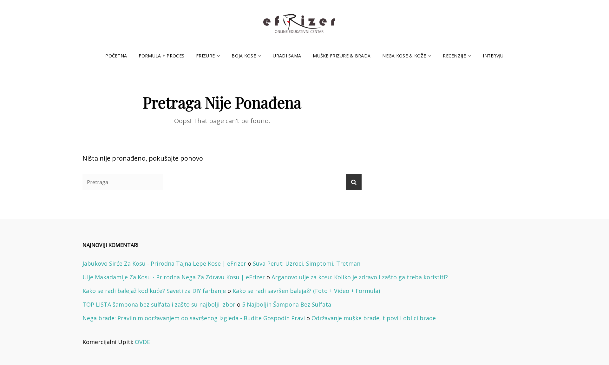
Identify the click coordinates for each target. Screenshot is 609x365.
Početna (116, 56)
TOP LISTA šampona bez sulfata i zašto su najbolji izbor (158, 304)
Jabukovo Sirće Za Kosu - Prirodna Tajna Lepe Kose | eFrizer (164, 263)
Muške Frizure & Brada (341, 56)
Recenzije (454, 56)
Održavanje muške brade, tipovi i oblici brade (373, 318)
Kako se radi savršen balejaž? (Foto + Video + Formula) (306, 291)
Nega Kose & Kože (404, 56)
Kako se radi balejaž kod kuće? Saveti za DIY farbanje (154, 291)
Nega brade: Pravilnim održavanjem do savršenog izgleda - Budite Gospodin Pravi (193, 318)
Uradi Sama (287, 56)
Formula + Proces (161, 56)
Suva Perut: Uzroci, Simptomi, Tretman (306, 263)
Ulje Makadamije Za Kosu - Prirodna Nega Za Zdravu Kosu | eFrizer (173, 277)
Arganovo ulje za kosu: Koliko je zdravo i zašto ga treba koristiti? (360, 277)
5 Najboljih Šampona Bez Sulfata (286, 304)
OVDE (142, 342)
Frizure (205, 56)
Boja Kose (244, 56)
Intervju (493, 56)
